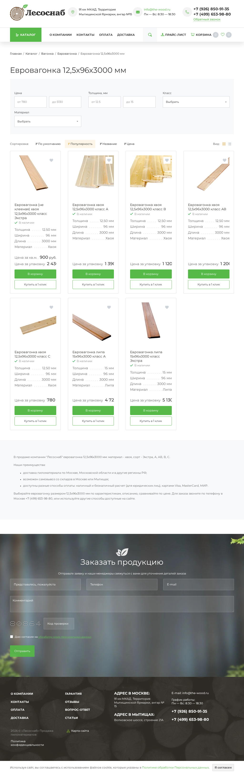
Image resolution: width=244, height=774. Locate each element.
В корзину (35, 274)
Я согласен (223, 767)
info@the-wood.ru (157, 9)
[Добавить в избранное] (51, 160)
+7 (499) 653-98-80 (212, 14)
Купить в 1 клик (35, 284)
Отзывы (72, 702)
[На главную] (37, 12)
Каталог (31, 53)
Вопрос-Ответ (77, 709)
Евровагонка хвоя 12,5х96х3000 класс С (32, 354)
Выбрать (172, 102)
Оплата (105, 35)
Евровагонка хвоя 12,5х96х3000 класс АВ (207, 207)
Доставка (126, 35)
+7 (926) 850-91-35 (211, 9)
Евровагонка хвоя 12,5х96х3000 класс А (90, 207)
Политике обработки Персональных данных (175, 767)
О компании (61, 35)
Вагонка (47, 53)
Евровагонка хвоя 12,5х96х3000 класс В (148, 207)
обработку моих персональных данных (65, 636)
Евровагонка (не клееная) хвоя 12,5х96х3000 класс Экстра (31, 211)
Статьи (71, 718)
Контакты (85, 35)
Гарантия (73, 693)
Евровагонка (67, 53)
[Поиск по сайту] (150, 35)
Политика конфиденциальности (27, 743)
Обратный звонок (206, 19)
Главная (16, 53)
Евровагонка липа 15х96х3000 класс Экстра (146, 356)
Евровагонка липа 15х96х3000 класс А (89, 354)
